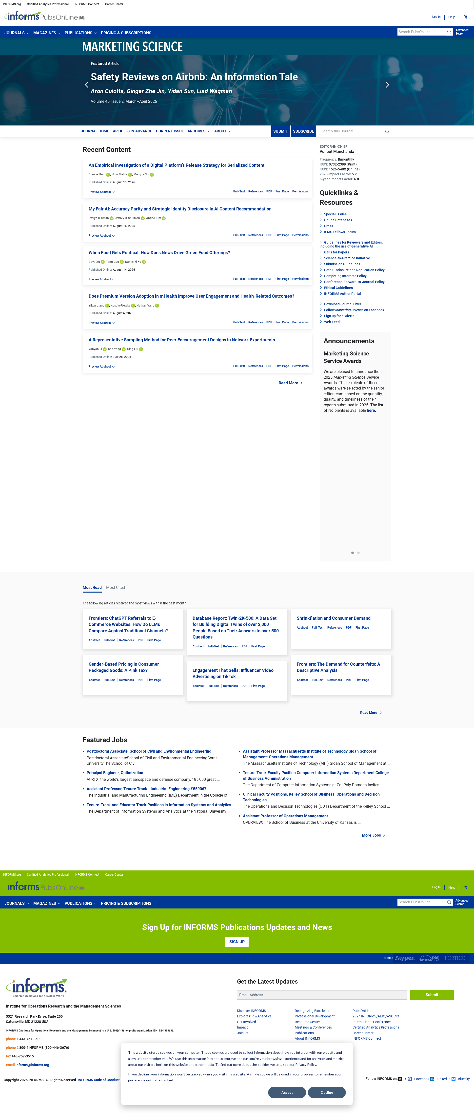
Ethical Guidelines (338, 288)
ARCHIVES (196, 131)
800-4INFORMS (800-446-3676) (44, 917)
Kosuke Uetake (120, 305)
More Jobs (371, 704)
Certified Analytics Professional (48, 4)
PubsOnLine (362, 880)
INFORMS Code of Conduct (99, 949)
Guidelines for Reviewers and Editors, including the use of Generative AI (351, 244)
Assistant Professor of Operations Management (285, 685)
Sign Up (237, 811)
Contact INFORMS (175, 949)
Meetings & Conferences (313, 897)
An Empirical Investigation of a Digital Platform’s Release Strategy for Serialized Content (176, 165)
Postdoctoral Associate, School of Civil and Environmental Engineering (149, 620)
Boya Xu (94, 262)
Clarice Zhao (97, 174)
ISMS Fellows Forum (340, 232)
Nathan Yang (145, 305)
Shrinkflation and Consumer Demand (334, 487)
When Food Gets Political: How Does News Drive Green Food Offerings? (159, 252)
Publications (304, 902)
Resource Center (307, 891)
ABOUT (220, 131)
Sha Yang (114, 349)
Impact (242, 897)
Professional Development (315, 885)
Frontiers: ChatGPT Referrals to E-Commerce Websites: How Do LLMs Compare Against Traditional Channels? (128, 493)
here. (371, 410)
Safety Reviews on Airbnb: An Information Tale (194, 77)
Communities (305, 913)
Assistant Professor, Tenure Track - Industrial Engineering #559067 (146, 658)
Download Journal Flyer (342, 304)
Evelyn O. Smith (99, 218)
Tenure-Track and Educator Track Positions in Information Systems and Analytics (159, 674)
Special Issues (335, 214)
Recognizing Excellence (312, 880)
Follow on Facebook (354, 310)
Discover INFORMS (251, 880)
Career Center (114, 4)
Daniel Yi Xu (133, 262)
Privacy (152, 949)
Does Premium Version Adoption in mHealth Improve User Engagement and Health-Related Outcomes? (191, 296)
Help (451, 17)
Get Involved (246, 891)
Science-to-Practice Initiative (347, 258)
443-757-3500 (30, 908)
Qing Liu (132, 349)
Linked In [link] (444, 948)
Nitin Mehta (119, 174)
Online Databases (338, 220)
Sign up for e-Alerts (339, 316)
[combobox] (421, 32)
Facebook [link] (421, 948)
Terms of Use (133, 949)
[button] (16, 33)
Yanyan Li (95, 349)
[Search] (449, 32)
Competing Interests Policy (345, 276)
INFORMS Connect (87, 4)
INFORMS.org (12, 4)
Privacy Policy (305, 1064)
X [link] (406, 948)
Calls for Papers (336, 252)
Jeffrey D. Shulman (127, 218)
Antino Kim (153, 218)
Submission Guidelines (342, 264)
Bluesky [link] (464, 948)
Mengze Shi (141, 174)
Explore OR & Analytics (254, 885)
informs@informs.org (32, 934)
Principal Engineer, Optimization (115, 642)
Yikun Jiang (96, 305)
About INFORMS (307, 908)
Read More (288, 383)
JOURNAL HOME (95, 131)
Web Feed (332, 322)
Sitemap (198, 949)
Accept (287, 1092)
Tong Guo (112, 262)
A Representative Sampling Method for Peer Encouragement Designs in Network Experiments (182, 339)
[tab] (353, 422)
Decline (327, 1092)
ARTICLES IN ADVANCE (132, 131)
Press (328, 226)
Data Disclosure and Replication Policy (354, 270)
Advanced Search (462, 31)
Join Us (242, 902)
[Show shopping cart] (465, 17)
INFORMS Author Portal (342, 294)
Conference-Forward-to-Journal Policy (354, 282)
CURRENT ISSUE (170, 131)
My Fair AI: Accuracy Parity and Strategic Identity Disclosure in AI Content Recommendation (180, 208)
